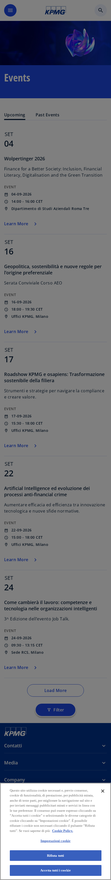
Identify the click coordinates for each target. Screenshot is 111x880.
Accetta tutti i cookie (55, 870)
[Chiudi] (102, 791)
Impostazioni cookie (55, 841)
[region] (55, 831)
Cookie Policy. (62, 831)
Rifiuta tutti (55, 856)
